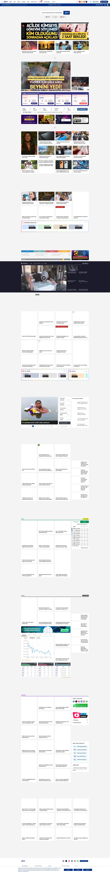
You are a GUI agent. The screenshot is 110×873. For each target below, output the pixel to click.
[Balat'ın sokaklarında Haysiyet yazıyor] (29, 851)
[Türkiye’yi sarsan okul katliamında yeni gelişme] (53, 90)
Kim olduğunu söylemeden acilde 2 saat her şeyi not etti (19, 4)
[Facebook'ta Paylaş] (79, 790)
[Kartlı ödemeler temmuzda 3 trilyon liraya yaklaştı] (64, 837)
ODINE (40, 688)
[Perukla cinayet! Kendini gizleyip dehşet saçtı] (23, 90)
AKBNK (56, 690)
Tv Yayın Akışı (75, 740)
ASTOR (56, 693)
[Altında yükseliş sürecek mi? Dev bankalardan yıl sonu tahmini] (56, 90)
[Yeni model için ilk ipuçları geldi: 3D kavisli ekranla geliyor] (29, 378)
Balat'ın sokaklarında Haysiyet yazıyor (28, 858)
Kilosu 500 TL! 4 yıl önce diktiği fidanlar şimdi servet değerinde (28, 829)
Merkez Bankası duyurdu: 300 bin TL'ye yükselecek (84, 661)
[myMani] (40, 1)
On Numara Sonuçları (81, 779)
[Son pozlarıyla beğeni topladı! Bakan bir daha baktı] (62, 721)
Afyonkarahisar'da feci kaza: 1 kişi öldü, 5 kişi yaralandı (85, 507)
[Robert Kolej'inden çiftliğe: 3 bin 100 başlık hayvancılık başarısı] (37, 90)
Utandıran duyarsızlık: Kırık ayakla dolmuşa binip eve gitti (84, 491)
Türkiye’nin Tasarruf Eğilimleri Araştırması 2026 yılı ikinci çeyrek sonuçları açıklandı (64, 830)
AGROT (40, 695)
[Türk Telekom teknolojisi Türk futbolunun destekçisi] (46, 851)
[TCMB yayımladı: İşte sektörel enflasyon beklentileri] (29, 497)
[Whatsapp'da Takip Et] (87, 721)
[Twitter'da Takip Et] (76, 721)
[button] (2, 1)
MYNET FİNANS (28, 112)
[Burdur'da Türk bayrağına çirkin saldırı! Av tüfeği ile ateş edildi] (32, 90)
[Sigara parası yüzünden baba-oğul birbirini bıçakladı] (43, 90)
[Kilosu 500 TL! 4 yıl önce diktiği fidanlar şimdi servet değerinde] (29, 822)
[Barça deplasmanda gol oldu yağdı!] (46, 588)
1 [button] (27, 446)
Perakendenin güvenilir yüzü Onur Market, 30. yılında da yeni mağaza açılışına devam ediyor (80, 830)
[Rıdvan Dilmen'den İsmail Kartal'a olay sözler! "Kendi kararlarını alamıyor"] (62, 559)
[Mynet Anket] (84, 2)
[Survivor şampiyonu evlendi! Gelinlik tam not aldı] (46, 749)
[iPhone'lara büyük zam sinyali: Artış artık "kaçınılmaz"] (48, 90)
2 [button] (30, 446)
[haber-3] (55, 304)
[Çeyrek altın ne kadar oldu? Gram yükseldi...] (46, 335)
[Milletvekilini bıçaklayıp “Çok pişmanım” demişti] (64, 350)
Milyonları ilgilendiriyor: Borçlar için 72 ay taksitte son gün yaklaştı (84, 669)
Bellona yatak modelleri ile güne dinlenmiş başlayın (46, 829)
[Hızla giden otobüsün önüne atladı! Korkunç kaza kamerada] (42, 90)
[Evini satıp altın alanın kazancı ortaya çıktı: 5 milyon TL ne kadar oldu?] (62, 621)
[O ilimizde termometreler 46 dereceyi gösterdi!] (76, 499)
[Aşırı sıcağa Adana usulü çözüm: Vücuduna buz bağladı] (64, 150)
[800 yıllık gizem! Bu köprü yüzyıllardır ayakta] (64, 335)
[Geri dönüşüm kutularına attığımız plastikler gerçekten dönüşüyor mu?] (46, 468)
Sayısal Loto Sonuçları (82, 769)
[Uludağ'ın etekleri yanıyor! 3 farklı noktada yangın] (46, 150)
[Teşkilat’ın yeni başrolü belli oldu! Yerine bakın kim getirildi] (76, 483)
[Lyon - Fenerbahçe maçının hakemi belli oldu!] (62, 545)
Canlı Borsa (86, 615)
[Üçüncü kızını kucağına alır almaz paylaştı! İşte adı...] (46, 778)
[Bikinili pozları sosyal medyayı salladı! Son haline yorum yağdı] (29, 764)
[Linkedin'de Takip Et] (81, 721)
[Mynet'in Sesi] (29, 119)
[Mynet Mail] (107, 4)
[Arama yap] (91, 1)
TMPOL (40, 693)
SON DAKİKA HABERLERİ (6, 4)
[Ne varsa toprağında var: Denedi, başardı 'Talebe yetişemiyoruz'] (29, 837)
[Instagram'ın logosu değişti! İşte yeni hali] (81, 851)
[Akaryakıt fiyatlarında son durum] (64, 851)
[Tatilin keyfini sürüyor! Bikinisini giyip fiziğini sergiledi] (62, 757)
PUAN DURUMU (76, 541)
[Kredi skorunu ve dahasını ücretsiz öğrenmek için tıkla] (46, 90)
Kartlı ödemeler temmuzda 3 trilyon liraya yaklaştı (63, 844)
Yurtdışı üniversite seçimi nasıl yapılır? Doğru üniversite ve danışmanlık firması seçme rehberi (45, 845)
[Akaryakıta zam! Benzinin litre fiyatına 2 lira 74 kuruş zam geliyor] (61, 90)
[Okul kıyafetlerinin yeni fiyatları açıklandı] (64, 135)
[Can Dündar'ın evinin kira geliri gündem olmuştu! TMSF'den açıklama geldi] (27, 90)
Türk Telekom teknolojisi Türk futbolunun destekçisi (45, 858)
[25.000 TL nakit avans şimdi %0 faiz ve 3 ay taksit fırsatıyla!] (35, 90)
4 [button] (35, 446)
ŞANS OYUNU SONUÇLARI (78, 763)
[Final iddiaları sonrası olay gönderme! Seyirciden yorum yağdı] (46, 793)
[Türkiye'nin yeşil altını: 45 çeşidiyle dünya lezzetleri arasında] (29, 511)
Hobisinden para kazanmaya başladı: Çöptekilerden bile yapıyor (80, 845)
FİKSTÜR (84, 541)
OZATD (56, 692)
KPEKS (23, 695)
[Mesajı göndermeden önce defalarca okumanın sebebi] (29, 196)
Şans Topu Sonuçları (81, 776)
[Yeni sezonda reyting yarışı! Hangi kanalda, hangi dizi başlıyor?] (62, 778)
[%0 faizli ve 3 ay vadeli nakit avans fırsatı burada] (81, 150)
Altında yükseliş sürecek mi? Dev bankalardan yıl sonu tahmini (84, 636)
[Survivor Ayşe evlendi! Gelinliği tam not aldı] (29, 143)
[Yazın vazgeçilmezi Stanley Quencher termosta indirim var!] (46, 483)
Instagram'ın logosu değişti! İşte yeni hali (81, 858)
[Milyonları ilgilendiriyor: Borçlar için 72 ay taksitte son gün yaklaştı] (76, 668)
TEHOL (40, 690)
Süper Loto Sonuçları (81, 772)
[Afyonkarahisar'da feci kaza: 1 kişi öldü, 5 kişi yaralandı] (76, 507)
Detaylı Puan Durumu (84, 567)
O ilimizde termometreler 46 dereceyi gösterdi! (84, 499)
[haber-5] (82, 304)
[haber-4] (68, 304)
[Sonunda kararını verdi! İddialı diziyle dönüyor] (46, 764)
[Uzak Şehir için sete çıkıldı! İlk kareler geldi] (46, 721)
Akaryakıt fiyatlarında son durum (63, 857)
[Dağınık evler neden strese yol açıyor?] (46, 364)
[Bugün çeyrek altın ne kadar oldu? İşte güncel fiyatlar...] (29, 210)
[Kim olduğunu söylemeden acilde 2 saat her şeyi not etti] (55, 31)
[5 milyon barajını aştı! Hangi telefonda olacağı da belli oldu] (46, 135)
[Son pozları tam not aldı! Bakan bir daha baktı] (81, 371)
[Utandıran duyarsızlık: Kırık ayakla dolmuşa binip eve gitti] (76, 491)
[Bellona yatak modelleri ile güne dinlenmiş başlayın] (46, 822)
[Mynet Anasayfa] (6, 1)
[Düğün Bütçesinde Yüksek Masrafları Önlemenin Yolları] (81, 135)
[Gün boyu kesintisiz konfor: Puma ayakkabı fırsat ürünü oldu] (46, 350)
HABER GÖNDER (100, 4)
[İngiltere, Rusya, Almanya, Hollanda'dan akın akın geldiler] (46, 511)
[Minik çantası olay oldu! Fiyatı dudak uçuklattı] (29, 749)
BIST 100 (25, 657)
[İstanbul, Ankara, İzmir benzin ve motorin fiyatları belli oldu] (46, 497)
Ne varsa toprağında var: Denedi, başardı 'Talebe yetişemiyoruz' (29, 844)
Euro (45, 654)
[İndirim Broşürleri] (86, 2)
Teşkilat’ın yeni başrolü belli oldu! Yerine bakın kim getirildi (84, 483)
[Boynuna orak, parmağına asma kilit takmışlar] (76, 515)
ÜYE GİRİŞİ (96, 1)
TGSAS (40, 692)
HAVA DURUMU (51, 4)
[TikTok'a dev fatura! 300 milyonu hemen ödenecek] (64, 378)
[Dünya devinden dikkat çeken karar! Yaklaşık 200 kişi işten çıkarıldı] (62, 468)
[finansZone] (80, 255)
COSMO (23, 688)
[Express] (82, 2)
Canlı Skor (86, 538)
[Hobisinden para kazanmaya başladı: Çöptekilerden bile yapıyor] (81, 837)
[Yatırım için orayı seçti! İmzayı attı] (29, 476)
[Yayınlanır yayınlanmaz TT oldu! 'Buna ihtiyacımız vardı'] (46, 735)
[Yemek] (80, 2)
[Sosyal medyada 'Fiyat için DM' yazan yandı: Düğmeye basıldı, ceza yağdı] (22, 90)
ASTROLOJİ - (66, 118)
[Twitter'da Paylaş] (82, 790)
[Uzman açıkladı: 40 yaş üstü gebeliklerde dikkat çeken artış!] (81, 350)
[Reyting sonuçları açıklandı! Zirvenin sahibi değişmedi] (29, 364)
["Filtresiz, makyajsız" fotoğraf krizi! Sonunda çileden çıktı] (29, 728)
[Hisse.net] (46, 119)
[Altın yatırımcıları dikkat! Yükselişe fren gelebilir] (38, 90)
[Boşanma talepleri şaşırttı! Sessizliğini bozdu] (69, 90)
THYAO (56, 688)
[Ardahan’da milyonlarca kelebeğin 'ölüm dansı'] (64, 364)
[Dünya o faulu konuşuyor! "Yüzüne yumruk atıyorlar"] (46, 559)
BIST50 (29, 654)
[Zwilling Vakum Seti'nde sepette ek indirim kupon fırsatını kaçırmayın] (46, 378)
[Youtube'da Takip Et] (84, 721)
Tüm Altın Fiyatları (64, 442)
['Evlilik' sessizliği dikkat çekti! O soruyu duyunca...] (29, 786)
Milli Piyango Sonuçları (82, 766)
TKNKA (23, 692)
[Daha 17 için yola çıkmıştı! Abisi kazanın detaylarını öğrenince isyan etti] (62, 793)
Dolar (40, 654)
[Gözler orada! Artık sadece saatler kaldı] (29, 629)
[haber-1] (27, 304)
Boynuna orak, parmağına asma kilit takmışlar (84, 516)
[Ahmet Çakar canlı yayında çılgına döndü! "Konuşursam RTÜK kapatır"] (66, 90)
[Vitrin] (77, 2)
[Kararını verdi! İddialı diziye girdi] (29, 343)
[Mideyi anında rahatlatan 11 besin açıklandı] (62, 483)
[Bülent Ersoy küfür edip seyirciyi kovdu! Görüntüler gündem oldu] (58, 90)
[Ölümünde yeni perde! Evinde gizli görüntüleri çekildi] (63, 90)
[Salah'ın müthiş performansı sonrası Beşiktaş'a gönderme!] (60, 90)
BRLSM (23, 693)
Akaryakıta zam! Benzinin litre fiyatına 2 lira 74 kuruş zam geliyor (84, 653)
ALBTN (23, 690)
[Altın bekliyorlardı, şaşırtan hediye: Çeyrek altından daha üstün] (62, 504)
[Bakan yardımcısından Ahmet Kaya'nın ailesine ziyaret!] (64, 196)
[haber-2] (41, 304)
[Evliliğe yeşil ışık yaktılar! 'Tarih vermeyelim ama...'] (62, 735)
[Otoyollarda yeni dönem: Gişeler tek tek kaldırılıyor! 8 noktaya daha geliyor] (62, 636)
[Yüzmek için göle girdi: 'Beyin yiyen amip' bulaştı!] (30, 90)
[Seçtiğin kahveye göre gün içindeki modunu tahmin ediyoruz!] (81, 335)
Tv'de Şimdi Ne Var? (77, 742)
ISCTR (56, 695)
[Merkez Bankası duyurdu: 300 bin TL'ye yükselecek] (68, 90)
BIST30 (34, 654)
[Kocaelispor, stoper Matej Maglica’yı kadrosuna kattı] (29, 552)
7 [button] (43, 446)
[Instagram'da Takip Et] (79, 721)
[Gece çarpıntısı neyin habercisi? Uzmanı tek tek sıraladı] (46, 210)
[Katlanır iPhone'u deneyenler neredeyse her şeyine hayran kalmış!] (64, 210)
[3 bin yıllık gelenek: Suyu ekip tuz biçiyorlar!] (81, 203)
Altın (51, 654)
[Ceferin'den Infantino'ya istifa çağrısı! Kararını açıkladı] (29, 573)
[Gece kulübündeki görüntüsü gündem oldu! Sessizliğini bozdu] (50, 90)
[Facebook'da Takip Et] (74, 721)
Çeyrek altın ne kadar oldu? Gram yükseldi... (84, 645)
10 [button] (51, 446)
